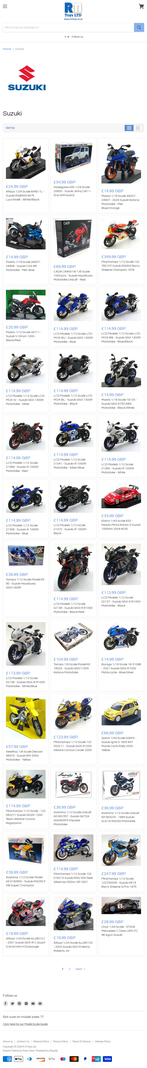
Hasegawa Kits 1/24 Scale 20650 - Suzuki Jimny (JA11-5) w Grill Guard (72, 191)
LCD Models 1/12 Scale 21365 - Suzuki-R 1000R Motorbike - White (117, 468)
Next (79, 969)
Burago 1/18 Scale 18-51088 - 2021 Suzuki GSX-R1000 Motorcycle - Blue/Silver (121, 668)
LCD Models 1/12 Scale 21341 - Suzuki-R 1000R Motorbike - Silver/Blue (70, 463)
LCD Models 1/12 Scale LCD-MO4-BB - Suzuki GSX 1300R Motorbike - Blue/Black (121, 337)
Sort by (10, 127)
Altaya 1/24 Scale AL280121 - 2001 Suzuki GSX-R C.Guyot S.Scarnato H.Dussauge (25, 942)
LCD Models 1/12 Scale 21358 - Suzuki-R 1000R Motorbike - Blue (22, 529)
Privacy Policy (60, 1041)
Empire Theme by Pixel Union (19, 1050)
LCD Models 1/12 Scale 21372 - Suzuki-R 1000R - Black (71, 529)
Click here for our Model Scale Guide (25, 1024)
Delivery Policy (103, 1041)
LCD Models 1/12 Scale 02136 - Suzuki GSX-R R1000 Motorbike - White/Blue (25, 682)
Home (7, 48)
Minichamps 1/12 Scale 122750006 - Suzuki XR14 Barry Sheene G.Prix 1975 (118, 882)
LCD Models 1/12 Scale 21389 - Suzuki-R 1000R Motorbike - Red (22, 466)
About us (8, 1041)
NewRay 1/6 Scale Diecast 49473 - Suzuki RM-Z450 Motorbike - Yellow (24, 755)
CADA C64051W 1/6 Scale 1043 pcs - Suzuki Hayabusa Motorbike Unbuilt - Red (73, 275)
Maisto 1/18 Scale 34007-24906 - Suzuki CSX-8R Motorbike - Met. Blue (23, 266)
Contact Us (23, 1041)
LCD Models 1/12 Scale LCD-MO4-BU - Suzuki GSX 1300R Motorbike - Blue (73, 337)
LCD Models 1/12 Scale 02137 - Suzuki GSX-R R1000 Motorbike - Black (120, 601)
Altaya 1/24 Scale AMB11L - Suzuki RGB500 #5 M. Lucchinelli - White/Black (25, 195)
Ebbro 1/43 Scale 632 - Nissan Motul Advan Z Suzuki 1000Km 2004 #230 (120, 524)
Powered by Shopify (47, 1050)
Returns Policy (41, 1041)
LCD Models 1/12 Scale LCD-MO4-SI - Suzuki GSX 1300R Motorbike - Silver (25, 399)
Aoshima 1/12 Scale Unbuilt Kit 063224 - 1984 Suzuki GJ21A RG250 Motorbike (120, 817)
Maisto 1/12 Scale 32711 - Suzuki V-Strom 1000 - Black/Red (23, 336)
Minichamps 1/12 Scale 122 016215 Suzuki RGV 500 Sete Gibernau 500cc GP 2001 (73, 877)
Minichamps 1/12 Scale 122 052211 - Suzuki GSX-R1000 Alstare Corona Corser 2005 (73, 746)
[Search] (139, 27)
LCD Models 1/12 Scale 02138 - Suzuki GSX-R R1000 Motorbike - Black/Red (73, 607)
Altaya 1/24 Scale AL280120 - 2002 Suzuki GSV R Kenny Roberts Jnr (73, 946)
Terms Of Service (81, 1041)
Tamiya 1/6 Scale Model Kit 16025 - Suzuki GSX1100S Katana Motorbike (72, 668)
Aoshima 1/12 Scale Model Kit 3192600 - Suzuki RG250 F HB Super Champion (26, 881)
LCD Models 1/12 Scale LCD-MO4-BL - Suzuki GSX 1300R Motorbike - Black (73, 399)
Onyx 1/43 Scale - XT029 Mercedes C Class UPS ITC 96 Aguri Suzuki (119, 930)
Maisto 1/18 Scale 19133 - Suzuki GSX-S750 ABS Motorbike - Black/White (119, 403)
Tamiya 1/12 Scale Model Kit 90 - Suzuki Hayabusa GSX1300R (25, 583)
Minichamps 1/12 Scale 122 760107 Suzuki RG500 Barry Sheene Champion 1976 (120, 265)
